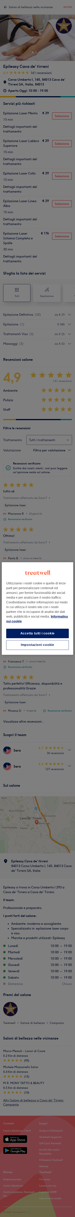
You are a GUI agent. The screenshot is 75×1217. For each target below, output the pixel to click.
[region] (37, 608)
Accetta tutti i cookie (37, 633)
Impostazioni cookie (37, 645)
